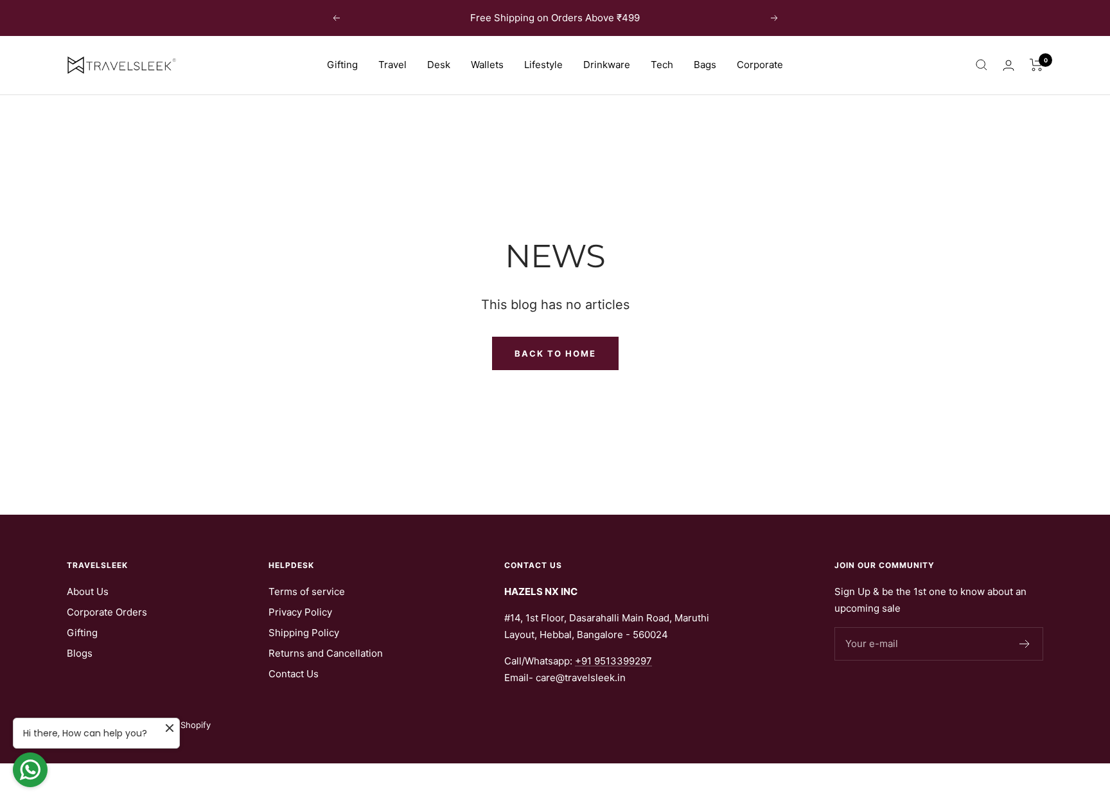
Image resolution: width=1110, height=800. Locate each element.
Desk (438, 64)
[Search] (981, 65)
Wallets (487, 64)
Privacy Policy (300, 612)
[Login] (1008, 65)
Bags (705, 64)
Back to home (555, 353)
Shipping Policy (304, 633)
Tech (662, 64)
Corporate (760, 64)
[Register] (1024, 643)
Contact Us (294, 674)
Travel (392, 64)
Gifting (342, 64)
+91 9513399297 (613, 661)
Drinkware (606, 64)
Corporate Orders (107, 612)
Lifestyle (543, 64)
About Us (88, 591)
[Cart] (1036, 64)
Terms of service (307, 591)
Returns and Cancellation (326, 653)
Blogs (79, 653)
